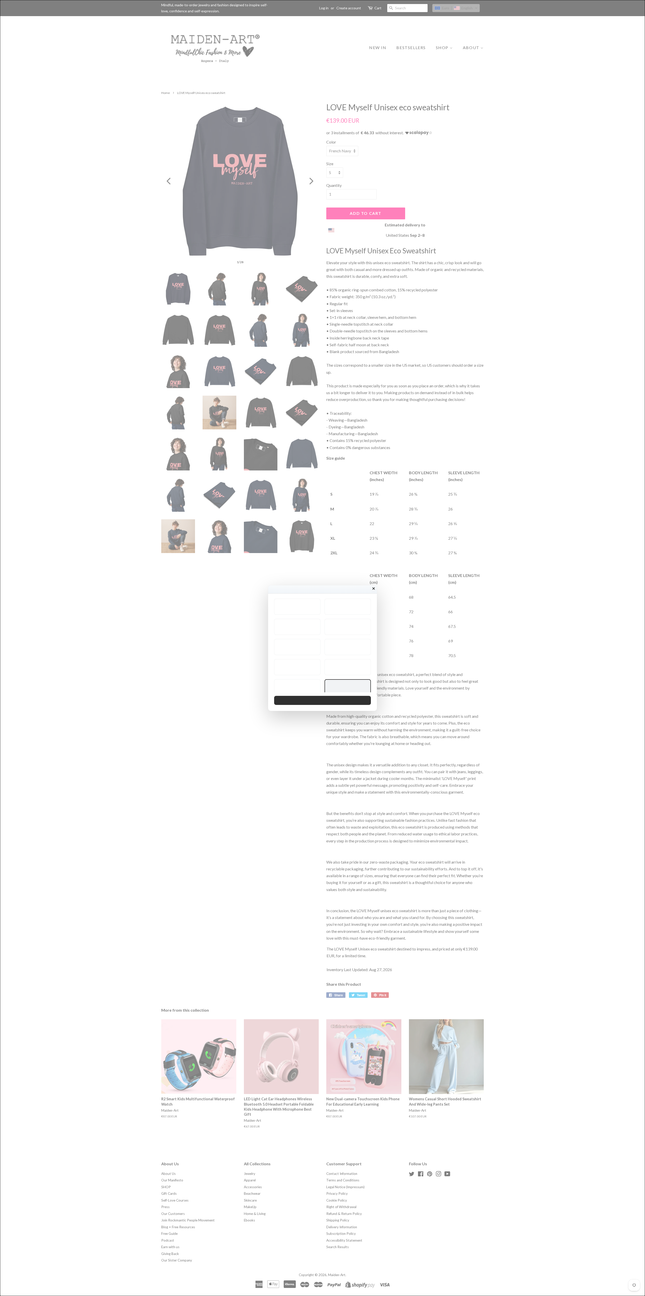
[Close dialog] (373, 588)
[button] (297, 607)
